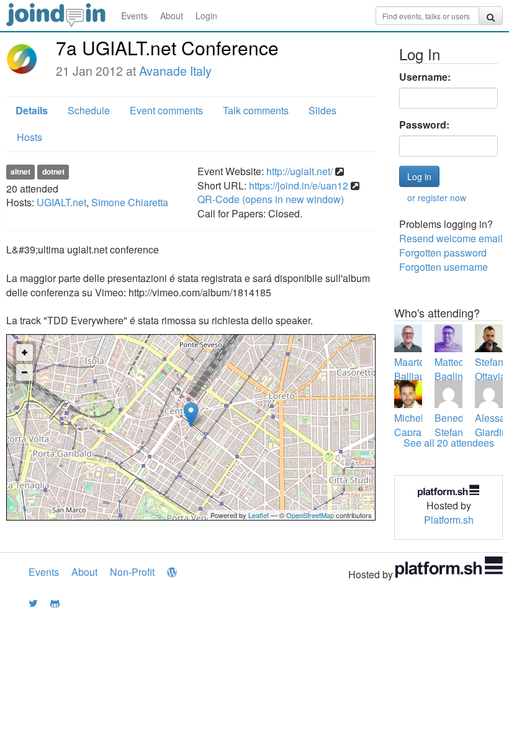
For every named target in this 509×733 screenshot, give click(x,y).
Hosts (29, 137)
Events (134, 15)
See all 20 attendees (448, 442)
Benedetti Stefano (456, 425)
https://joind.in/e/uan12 (298, 185)
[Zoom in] (24, 352)
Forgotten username (443, 267)
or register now (436, 197)
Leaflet (258, 515)
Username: (425, 77)
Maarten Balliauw (413, 369)
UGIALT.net (61, 202)
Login (206, 15)
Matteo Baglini (450, 369)
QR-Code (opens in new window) (270, 199)
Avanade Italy (175, 71)
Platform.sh (449, 519)
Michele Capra (411, 425)
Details (32, 110)
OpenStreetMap (310, 515)
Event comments (166, 110)
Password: (424, 125)
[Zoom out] (24, 372)
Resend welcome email (451, 238)
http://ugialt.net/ (299, 171)
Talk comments (256, 110)
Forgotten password (443, 252)
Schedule (89, 110)
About (171, 15)
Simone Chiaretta (129, 202)
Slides (322, 110)
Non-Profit (132, 572)
